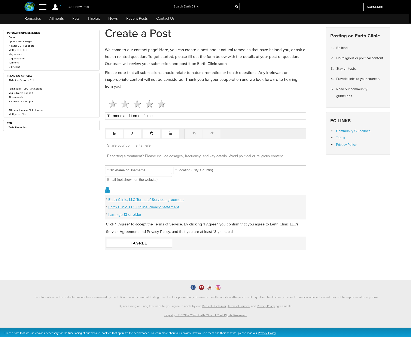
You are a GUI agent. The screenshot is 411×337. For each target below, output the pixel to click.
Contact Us (165, 18)
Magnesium (15, 54)
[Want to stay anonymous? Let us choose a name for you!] (107, 190)
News (113, 18)
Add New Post (78, 7)
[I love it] (160, 104)
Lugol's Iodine (17, 58)
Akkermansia (16, 97)
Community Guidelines (353, 131)
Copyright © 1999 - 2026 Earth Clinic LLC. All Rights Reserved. (205, 315)
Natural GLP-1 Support (21, 45)
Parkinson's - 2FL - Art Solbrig (25, 88)
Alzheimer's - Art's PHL (22, 80)
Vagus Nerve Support (21, 92)
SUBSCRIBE (375, 7)
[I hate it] (111, 104)
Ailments (56, 18)
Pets (75, 18)
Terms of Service (239, 306)
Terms (340, 138)
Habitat (94, 18)
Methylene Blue (18, 50)
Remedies (33, 18)
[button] (114, 134)
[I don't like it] (123, 104)
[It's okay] (135, 104)
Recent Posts (137, 18)
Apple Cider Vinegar (20, 41)
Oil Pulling (14, 66)
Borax (12, 37)
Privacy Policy (346, 145)
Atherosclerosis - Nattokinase (26, 110)
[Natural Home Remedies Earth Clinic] (30, 7)
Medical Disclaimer (214, 306)
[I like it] (147, 104)
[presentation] (114, 134)
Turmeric (14, 62)
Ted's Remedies (18, 127)
